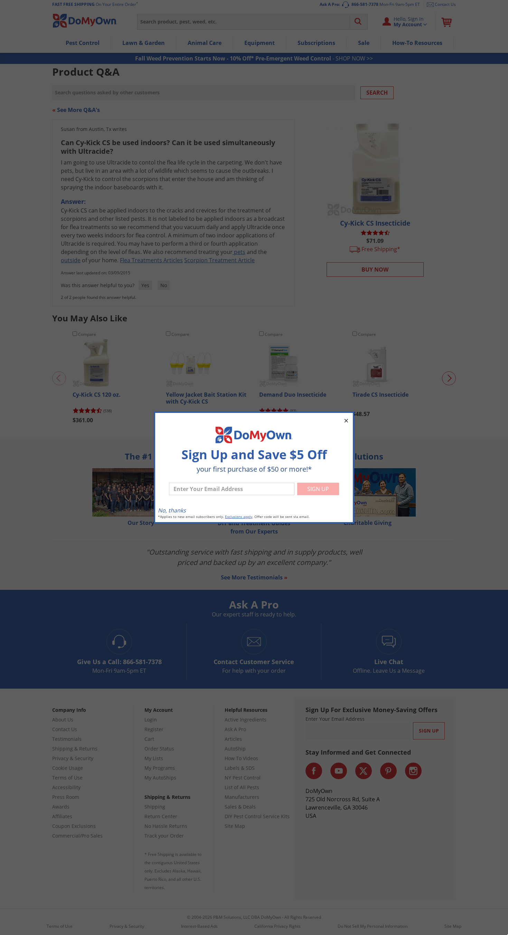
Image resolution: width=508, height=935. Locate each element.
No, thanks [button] (172, 510)
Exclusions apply (238, 516)
